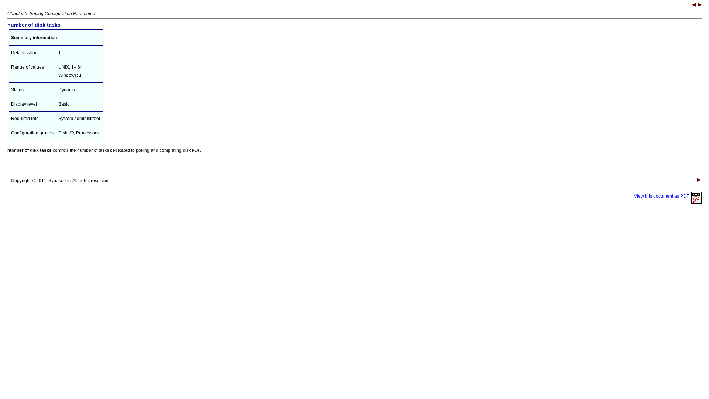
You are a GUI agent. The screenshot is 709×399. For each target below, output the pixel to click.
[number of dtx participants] (700, 5)
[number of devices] (694, 5)
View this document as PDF (662, 196)
